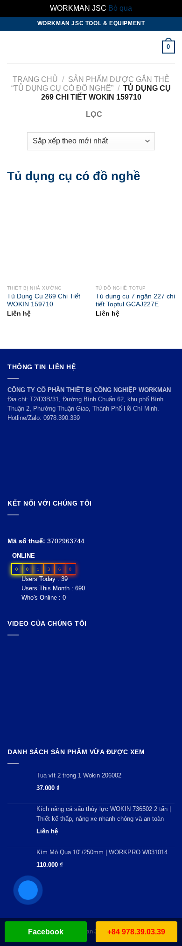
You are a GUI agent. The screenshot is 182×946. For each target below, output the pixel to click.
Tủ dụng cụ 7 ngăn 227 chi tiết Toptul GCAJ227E (135, 300)
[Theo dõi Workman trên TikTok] (34, 526)
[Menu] (12, 46)
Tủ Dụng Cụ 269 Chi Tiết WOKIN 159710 (43, 300)
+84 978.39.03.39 (136, 932)
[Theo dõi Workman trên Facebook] (13, 526)
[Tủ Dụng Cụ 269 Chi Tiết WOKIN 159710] (18, 237)
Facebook (45, 932)
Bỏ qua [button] (120, 8)
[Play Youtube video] (91, 689)
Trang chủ (35, 79)
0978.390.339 (61, 417)
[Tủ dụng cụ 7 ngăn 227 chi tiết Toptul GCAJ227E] (107, 237)
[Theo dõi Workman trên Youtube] (24, 526)
